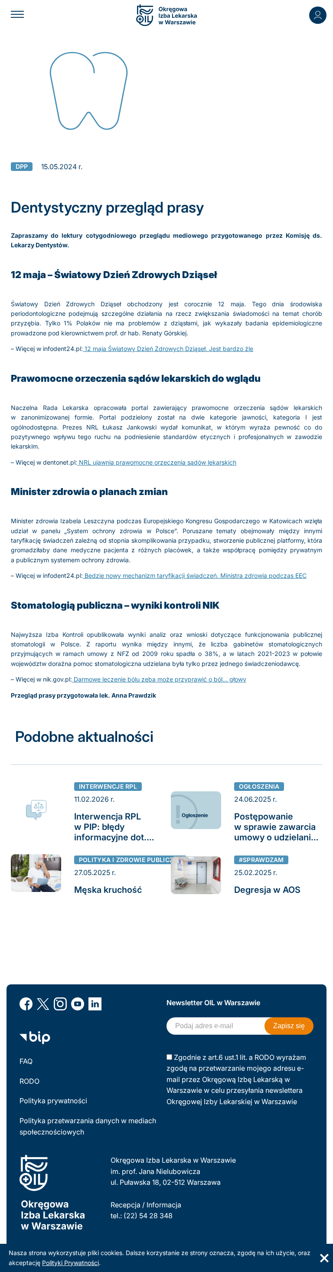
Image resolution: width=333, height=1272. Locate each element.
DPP (22, 166)
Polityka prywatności (53, 1100)
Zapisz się (289, 1025)
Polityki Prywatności (70, 1262)
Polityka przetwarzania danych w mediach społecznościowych (88, 1126)
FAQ (26, 1061)
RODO (29, 1081)
